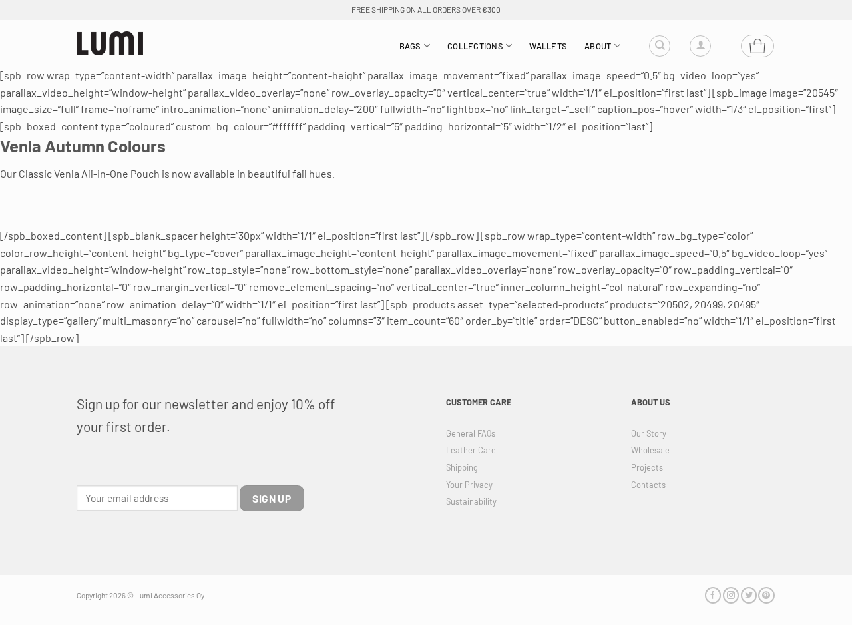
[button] (700, 46)
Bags (410, 46)
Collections (475, 46)
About (597, 46)
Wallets (548, 46)
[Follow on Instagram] (731, 595)
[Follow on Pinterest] (766, 595)
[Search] (659, 46)
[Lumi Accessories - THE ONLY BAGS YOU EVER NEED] (110, 43)
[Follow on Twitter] (749, 595)
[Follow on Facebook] (713, 595)
